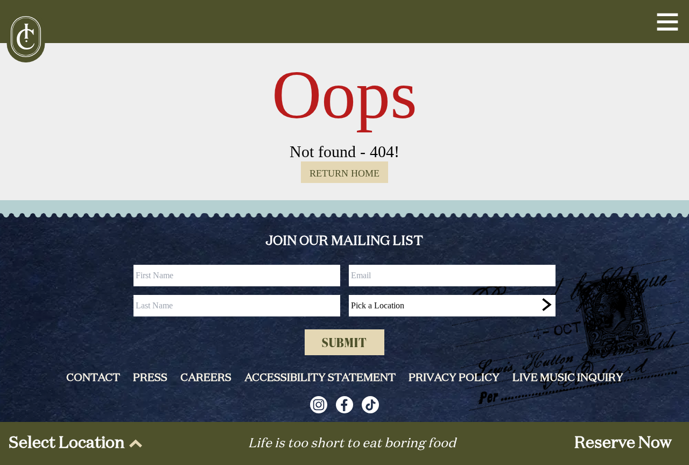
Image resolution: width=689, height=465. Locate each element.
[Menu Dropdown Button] (667, 21)
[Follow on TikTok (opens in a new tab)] (370, 404)
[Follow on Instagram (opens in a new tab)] (318, 404)
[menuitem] (73, 443)
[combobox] (452, 305)
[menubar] (73, 443)
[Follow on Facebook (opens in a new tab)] (344, 404)
